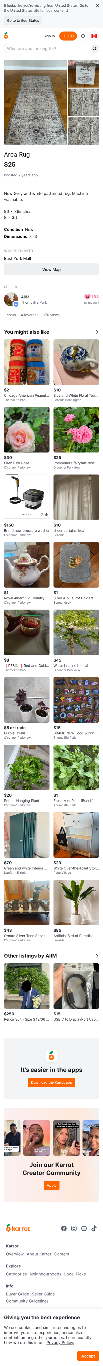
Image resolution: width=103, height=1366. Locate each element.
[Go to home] (6, 36)
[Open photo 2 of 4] (83, 74)
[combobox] (47, 48)
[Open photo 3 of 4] (83, 102)
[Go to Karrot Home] (18, 1228)
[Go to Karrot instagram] (74, 1228)
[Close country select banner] (97, 5)
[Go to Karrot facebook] (64, 1228)
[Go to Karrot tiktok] (94, 1228)
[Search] (94, 48)
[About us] (83, 36)
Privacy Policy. (60, 1342)
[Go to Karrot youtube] (84, 1228)
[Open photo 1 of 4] (35, 102)
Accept (88, 1355)
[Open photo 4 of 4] (83, 131)
